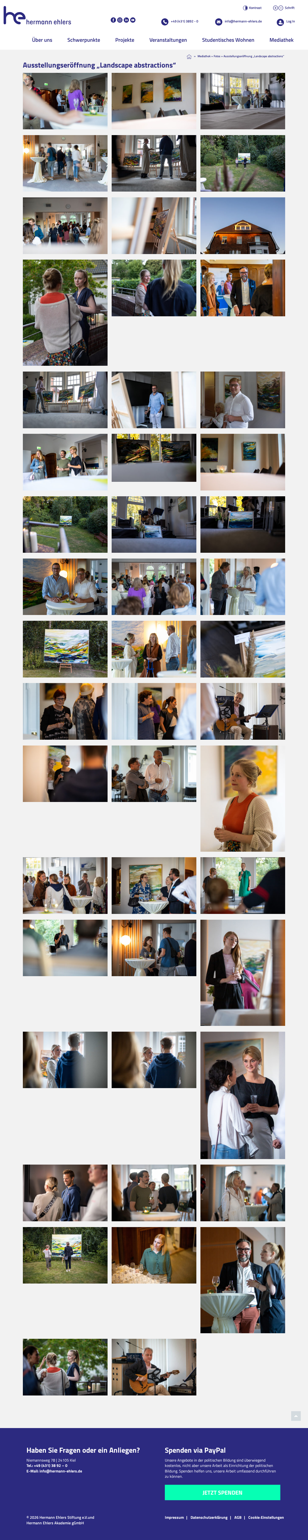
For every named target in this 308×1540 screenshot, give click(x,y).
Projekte (124, 40)
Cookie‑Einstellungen (266, 1517)
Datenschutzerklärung (209, 1517)
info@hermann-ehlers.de (243, 21)
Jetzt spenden (223, 1492)
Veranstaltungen (168, 40)
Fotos (217, 56)
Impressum (174, 1517)
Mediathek (282, 40)
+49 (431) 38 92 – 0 (50, 1465)
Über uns (42, 40)
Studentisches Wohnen (228, 40)
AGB (238, 1517)
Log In (290, 21)
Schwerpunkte (83, 40)
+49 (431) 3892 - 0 (184, 21)
